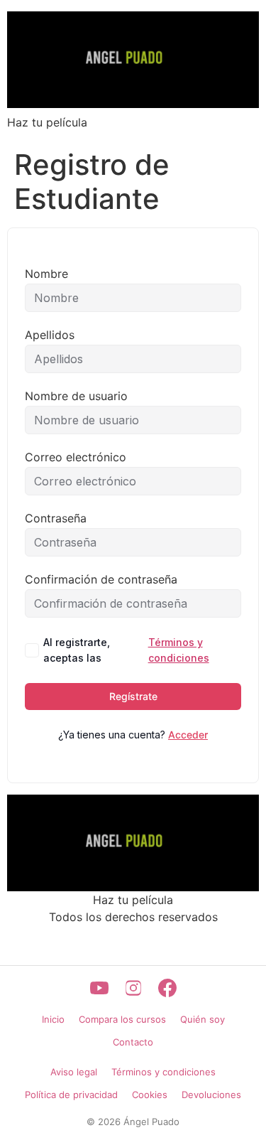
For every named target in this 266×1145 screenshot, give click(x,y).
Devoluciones (211, 1094)
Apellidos (49, 334)
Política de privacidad (71, 1094)
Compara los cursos (122, 1019)
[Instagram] (133, 988)
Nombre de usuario (76, 396)
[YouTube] (99, 988)
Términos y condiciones (178, 650)
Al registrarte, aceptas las (126, 650)
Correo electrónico (75, 457)
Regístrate (133, 696)
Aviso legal (73, 1071)
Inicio (53, 1019)
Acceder (188, 735)
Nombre (46, 273)
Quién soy (202, 1019)
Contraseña (56, 518)
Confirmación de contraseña (101, 579)
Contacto (133, 1042)
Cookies (149, 1094)
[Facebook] (167, 988)
